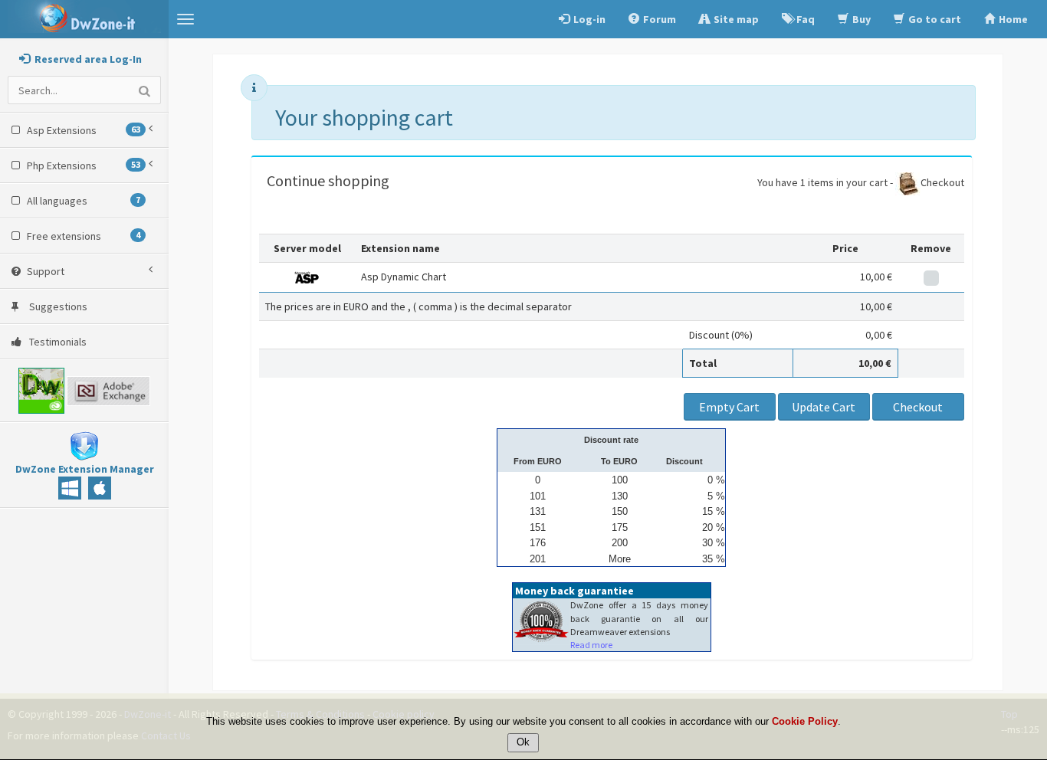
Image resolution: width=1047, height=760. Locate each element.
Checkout (942, 182)
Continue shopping (328, 180)
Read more (591, 644)
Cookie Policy (805, 722)
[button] (185, 19)
